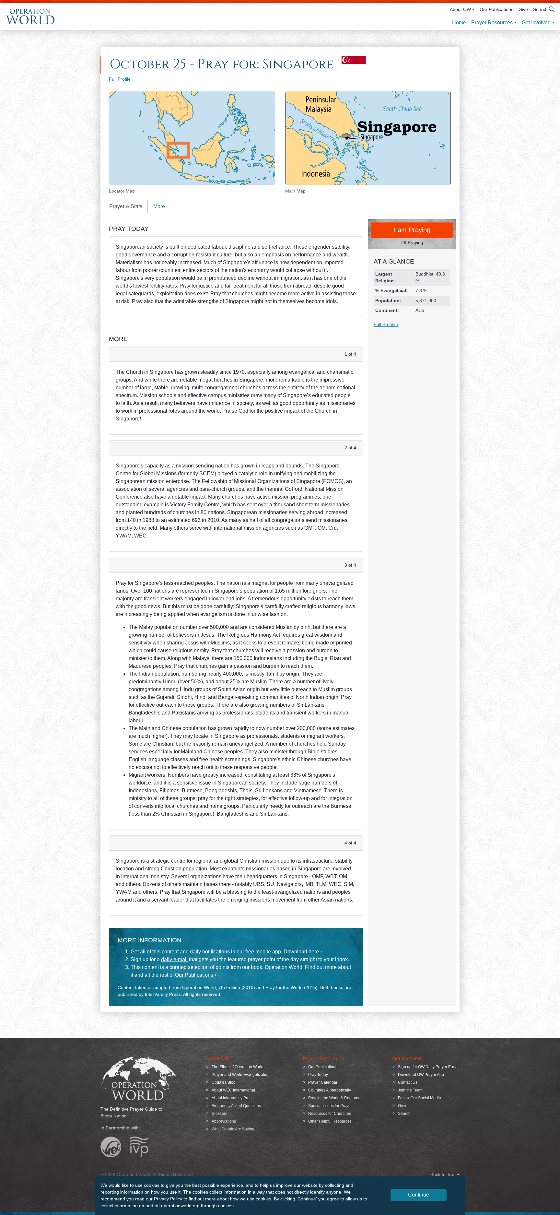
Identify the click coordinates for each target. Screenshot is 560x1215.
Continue (418, 1194)
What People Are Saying (233, 1129)
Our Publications (496, 9)
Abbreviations (224, 1121)
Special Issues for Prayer (330, 1105)
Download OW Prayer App (421, 1074)
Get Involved (536, 22)
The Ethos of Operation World (237, 1067)
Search (404, 1113)
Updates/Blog (224, 1082)
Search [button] (540, 9)
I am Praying (412, 229)
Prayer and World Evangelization (241, 1074)
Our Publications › (195, 975)
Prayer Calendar (322, 1082)
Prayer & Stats (125, 206)
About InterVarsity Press (232, 1098)
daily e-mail (174, 959)
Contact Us (407, 1082)
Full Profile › (121, 79)
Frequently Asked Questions (236, 1105)
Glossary (219, 1113)
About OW (460, 9)
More (159, 206)
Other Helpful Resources (330, 1121)
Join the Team (410, 1090)
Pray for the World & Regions (333, 1098)
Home (459, 22)
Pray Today (318, 1074)
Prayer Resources (492, 22)
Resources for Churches (329, 1113)
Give (523, 9)
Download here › (303, 951)
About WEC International (233, 1090)
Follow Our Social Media (419, 1098)
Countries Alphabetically (329, 1090)
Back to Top (443, 1174)
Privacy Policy (168, 1198)
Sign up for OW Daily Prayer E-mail (429, 1067)
